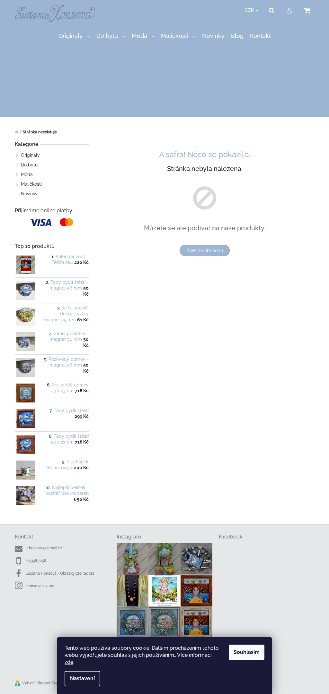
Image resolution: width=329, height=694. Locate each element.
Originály (30, 155)
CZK (250, 10)
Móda (27, 174)
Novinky (29, 193)
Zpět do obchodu (204, 250)
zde (69, 662)
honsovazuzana (40, 586)
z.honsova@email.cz (44, 548)
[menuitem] (74, 36)
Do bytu (29, 164)
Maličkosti (31, 184)
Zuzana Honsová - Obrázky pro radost (60, 573)
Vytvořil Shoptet (36, 683)
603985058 (36, 560)
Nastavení (82, 678)
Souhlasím (247, 652)
